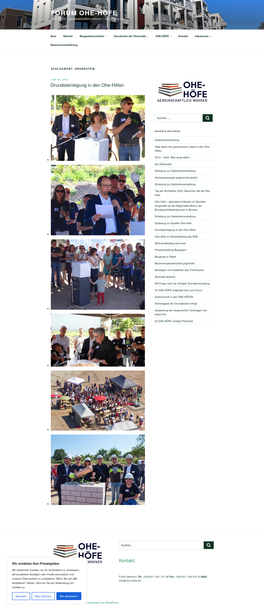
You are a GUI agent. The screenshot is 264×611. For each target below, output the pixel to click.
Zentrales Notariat (165, 277)
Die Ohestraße (163, 164)
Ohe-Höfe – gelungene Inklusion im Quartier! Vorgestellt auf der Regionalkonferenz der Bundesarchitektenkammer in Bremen (180, 205)
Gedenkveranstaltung (167, 140)
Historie (68, 36)
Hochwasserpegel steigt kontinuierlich (176, 177)
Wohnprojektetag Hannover (170, 243)
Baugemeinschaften (92, 36)
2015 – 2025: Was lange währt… (173, 157)
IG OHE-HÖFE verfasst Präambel (174, 321)
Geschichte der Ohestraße (130, 36)
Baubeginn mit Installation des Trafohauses (179, 270)
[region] (46, 581)
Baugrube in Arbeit (165, 256)
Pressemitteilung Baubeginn (171, 250)
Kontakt (183, 36)
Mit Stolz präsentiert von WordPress (98, 602)
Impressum (202, 36)
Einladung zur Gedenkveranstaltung (175, 171)
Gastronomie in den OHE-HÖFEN (174, 297)
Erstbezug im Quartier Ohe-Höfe (173, 223)
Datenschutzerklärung (64, 45)
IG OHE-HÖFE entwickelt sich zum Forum (178, 290)
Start (53, 36)
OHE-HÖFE (162, 36)
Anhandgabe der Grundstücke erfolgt (176, 303)
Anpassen (21, 596)
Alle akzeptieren (69, 596)
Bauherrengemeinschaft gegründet (174, 263)
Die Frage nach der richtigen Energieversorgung (182, 283)
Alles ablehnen (43, 596)
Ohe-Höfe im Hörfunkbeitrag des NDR (176, 236)
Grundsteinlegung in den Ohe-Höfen (87, 84)
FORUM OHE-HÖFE (84, 12)
